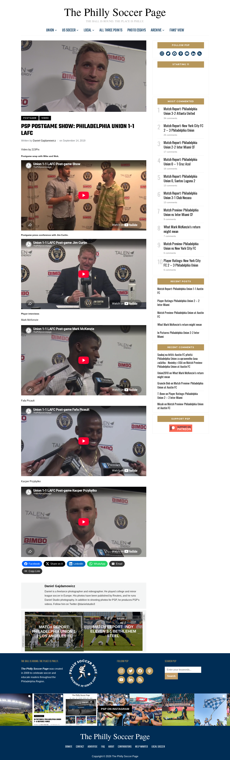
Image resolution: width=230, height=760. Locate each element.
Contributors (125, 747)
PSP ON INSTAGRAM (115, 709)
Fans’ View (177, 30)
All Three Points (111, 30)
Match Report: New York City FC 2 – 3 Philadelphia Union (183, 128)
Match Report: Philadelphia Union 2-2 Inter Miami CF (180, 144)
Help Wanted (141, 747)
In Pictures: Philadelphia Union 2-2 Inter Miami (178, 335)
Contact (80, 747)
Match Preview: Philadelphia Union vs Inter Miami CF (181, 212)
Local (87, 30)
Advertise (92, 747)
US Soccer (69, 30)
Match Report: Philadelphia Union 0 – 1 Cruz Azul (180, 161)
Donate (68, 747)
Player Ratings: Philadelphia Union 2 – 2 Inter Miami (178, 303)
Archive (156, 30)
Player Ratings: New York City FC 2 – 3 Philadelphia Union (182, 262)
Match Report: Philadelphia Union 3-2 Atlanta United (180, 111)
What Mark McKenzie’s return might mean (182, 229)
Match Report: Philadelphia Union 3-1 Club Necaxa (180, 195)
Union (50, 30)
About (111, 747)
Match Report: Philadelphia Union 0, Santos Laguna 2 (180, 178)
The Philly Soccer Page (115, 11)
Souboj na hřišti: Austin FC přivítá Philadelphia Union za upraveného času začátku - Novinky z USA (177, 358)
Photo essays (136, 30)
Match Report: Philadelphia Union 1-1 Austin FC (180, 291)
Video (45, 118)
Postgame (29, 118)
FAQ (103, 747)
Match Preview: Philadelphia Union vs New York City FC (181, 246)
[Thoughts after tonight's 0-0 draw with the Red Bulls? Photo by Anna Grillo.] (146, 709)
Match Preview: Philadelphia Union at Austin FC (180, 315)
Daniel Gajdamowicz (44, 140)
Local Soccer (158, 747)
